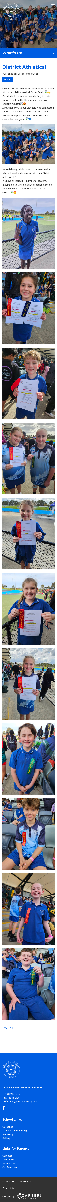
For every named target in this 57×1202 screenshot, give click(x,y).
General (8, 79)
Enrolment (8, 1159)
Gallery (6, 1138)
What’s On (12, 53)
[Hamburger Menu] (53, 5)
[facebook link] (3, 1108)
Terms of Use (8, 1188)
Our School (8, 1127)
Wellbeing (7, 1134)
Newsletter (8, 1163)
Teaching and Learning (14, 1130)
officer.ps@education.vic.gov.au (20, 1101)
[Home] (11, 1077)
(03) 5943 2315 (12, 1094)
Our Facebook (9, 1167)
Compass (7, 1156)
